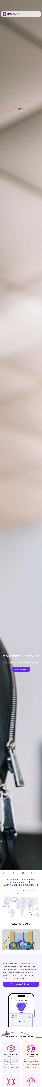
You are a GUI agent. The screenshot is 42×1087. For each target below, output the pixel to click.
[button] (37, 14)
